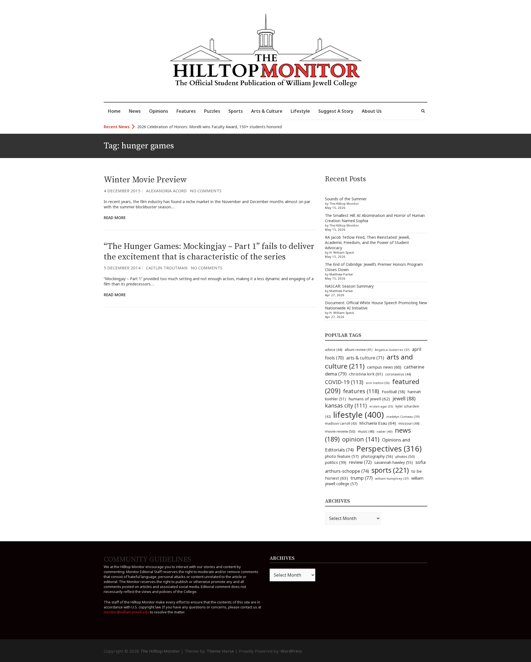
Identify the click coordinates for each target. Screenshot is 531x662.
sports (390, 470)
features (361, 391)
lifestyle (358, 414)
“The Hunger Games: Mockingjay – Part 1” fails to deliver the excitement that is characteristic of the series (209, 251)
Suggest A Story (335, 111)
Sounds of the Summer (346, 198)
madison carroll (341, 423)
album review (358, 349)
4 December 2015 (122, 190)
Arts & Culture (266, 111)
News (135, 111)
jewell (403, 398)
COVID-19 (344, 382)
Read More (115, 217)
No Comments (206, 190)
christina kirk (366, 374)
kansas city (346, 405)
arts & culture (365, 358)
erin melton (378, 383)
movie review (340, 431)
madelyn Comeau (403, 416)
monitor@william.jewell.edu (126, 612)
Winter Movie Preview (145, 180)
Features (186, 111)
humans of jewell (369, 398)
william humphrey (392, 478)
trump (361, 478)
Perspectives (389, 448)
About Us (372, 111)
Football (393, 391)
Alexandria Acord (166, 190)
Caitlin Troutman (167, 267)
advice (333, 349)
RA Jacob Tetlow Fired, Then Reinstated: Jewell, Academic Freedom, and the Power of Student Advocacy (367, 242)
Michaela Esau (377, 423)
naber (384, 431)
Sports (235, 111)
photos (405, 456)
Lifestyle (300, 111)
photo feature (342, 456)
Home (114, 111)
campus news (384, 367)
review (360, 462)
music (366, 431)
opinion (360, 439)
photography (377, 456)
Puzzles (212, 111)
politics (335, 462)
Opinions (158, 111)
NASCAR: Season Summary (349, 286)
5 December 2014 (122, 267)
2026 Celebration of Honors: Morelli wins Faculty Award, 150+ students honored (209, 126)
